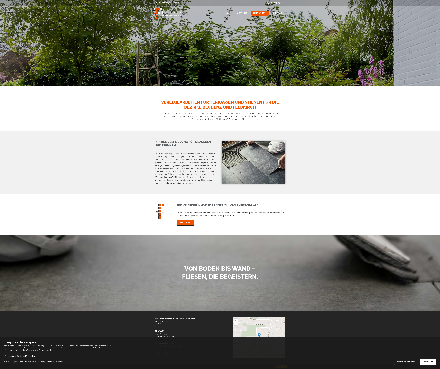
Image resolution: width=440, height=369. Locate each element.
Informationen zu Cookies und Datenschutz (20, 356)
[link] (260, 13)
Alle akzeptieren (427, 361)
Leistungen (259, 13)
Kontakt (277, 13)
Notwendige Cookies (14, 362)
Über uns (242, 13)
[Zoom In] (236, 320)
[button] (185, 223)
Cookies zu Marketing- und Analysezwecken (45, 362)
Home (228, 13)
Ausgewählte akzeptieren (406, 361)
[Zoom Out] (236, 323)
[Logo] (181, 13)
